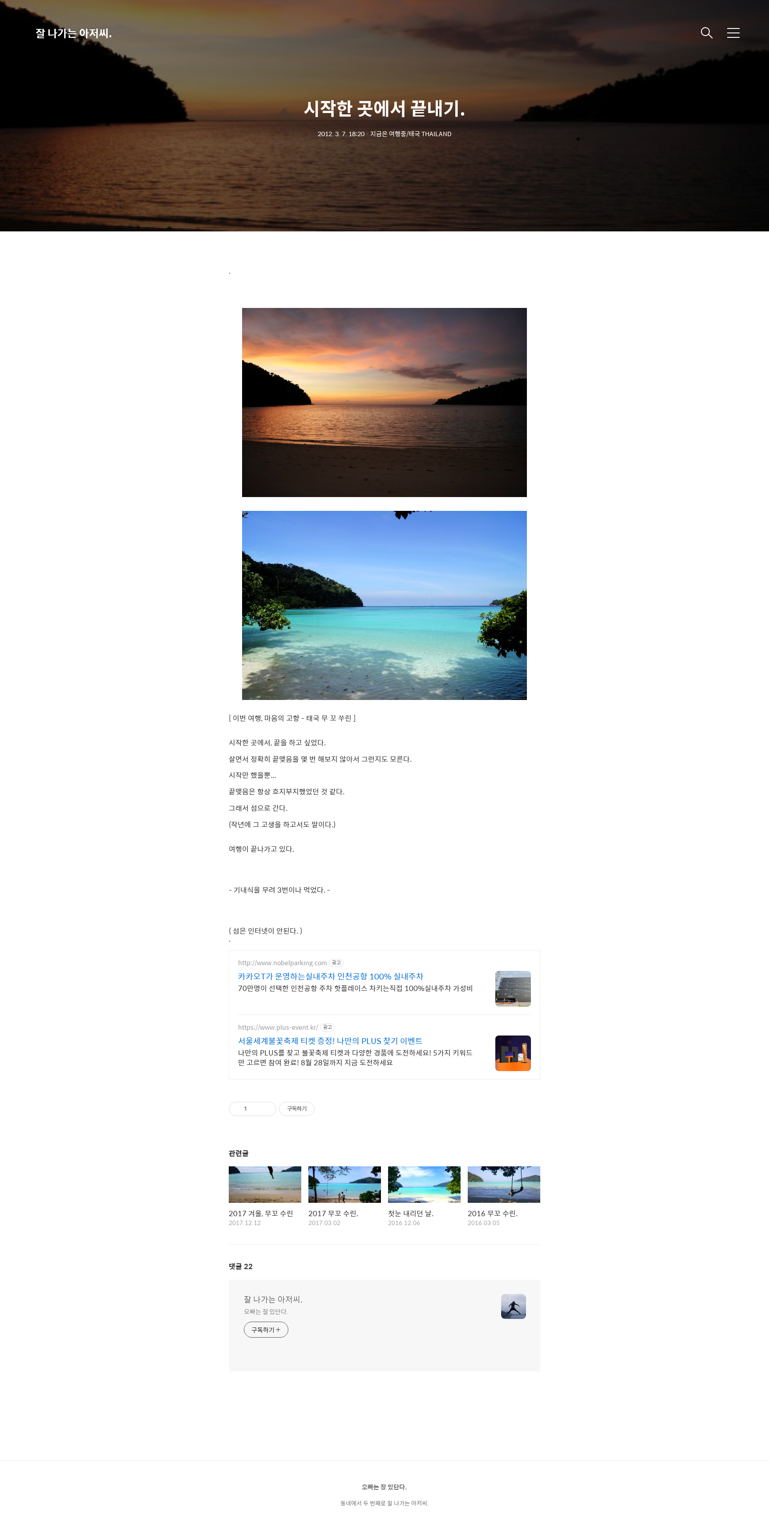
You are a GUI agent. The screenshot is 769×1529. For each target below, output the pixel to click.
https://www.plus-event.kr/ (278, 1027)
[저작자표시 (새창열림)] (319, 1108)
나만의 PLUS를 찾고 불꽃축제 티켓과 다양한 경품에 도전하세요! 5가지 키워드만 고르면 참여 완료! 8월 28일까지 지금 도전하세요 (355, 1057)
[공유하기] (255, 1109)
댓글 (241, 1266)
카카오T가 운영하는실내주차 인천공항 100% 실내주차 (331, 976)
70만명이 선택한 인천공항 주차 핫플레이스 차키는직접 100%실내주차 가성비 (355, 988)
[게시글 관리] (266, 1109)
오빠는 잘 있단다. (266, 1311)
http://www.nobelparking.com (282, 963)
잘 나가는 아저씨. (74, 33)
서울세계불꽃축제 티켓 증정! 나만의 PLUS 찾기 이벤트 (330, 1041)
